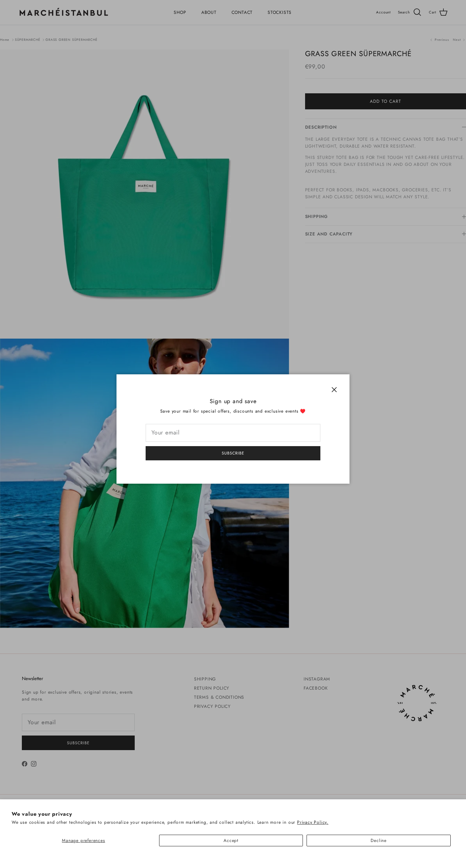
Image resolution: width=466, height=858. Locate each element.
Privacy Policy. (312, 822)
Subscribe (233, 453)
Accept (231, 840)
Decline (379, 840)
